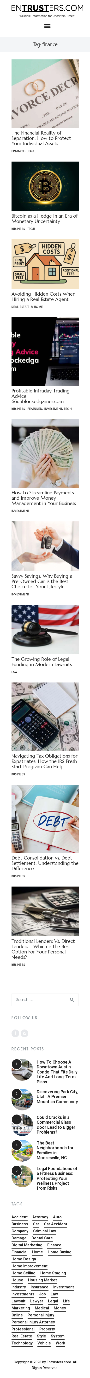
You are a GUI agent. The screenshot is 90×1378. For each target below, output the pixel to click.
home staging (53, 1273)
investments (23, 1294)
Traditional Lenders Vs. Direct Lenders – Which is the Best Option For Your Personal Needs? (43, 949)
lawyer (36, 1301)
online (17, 1315)
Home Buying (60, 1252)
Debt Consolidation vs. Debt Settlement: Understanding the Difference (45, 863)
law (54, 1294)
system (58, 1336)
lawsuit (18, 1301)
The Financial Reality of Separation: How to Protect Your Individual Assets (41, 138)
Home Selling (24, 1273)
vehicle (44, 1343)
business (20, 1224)
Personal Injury (41, 1315)
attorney (40, 1217)
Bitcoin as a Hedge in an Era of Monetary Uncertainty (45, 218)
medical (42, 1308)
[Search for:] (45, 999)
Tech (31, 229)
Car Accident (55, 1224)
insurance (39, 1287)
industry (19, 1287)
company (20, 1231)
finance (54, 1245)
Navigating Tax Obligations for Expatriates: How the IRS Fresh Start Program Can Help (45, 761)
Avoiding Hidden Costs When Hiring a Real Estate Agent (43, 296)
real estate (22, 1336)
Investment (53, 409)
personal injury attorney (33, 1322)
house (17, 1280)
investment (63, 1287)
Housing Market (42, 1280)
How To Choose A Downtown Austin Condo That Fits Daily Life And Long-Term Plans (57, 1072)
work (60, 1343)
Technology (22, 1343)
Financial (19, 1252)
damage (19, 1238)
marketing (21, 1308)
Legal (31, 151)
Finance (18, 151)
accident (20, 1217)
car (36, 1224)
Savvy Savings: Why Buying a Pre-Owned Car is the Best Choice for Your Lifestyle (42, 581)
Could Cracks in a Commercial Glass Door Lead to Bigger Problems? (56, 1125)
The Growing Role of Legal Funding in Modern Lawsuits (42, 662)
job (42, 1294)
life (66, 1301)
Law (15, 672)
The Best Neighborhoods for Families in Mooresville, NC (55, 1150)
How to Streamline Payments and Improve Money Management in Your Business (44, 498)
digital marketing (27, 1245)
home (37, 1252)
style (41, 1336)
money (60, 1308)
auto (57, 1217)
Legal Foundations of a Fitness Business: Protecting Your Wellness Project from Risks (57, 1178)
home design (24, 1259)
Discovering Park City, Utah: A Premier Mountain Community (57, 1096)
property (47, 1329)
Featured (35, 409)
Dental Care (42, 1238)
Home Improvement (30, 1266)
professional (23, 1329)
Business (18, 229)
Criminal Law (44, 1231)
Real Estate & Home (27, 307)
